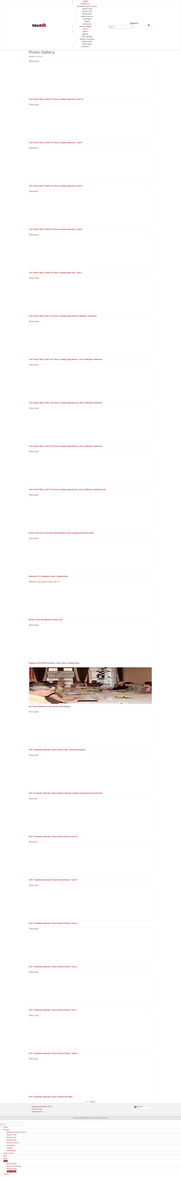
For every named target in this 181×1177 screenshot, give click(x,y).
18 (90, 1102)
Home (5, 1127)
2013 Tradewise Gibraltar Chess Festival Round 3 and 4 (53, 967)
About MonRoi (87, 37)
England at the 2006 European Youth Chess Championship (54, 663)
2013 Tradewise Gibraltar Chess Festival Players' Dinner (53, 1053)
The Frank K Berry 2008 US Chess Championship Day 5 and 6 (55, 186)
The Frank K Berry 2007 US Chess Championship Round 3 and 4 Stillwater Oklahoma (65, 446)
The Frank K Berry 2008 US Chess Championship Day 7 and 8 (55, 142)
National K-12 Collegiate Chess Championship (48, 576)
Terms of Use (37, 1109)
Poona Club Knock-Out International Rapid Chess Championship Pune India (61, 533)
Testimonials (11, 1151)
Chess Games (8, 1153)
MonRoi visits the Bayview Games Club (45, 619)
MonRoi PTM (87, 11)
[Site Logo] (39, 25)
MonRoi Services (87, 16)
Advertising (87, 19)
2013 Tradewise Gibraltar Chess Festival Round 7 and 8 (53, 880)
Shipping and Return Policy (42, 1106)
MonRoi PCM (87, 9)
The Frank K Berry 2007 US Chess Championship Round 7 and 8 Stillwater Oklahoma (65, 359)
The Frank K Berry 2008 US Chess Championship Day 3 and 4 (55, 229)
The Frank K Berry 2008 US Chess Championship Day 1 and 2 (55, 273)
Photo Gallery (11, 1171)
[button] (134, 23)
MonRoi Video (87, 42)
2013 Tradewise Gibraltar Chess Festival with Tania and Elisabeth (57, 750)
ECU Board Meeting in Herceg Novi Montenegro (49, 706)
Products (6, 1130)
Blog (5, 1156)
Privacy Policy (37, 1111)
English (140, 1107)
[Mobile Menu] (29, 25)
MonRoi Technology (87, 39)
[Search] (24, 1124)
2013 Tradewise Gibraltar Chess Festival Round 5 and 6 (53, 923)
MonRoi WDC (87, 14)
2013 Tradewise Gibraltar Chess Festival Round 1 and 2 (52, 1010)
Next (94, 1102)
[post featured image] (90, 78)
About (85, 34)
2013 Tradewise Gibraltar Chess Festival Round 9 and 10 (53, 836)
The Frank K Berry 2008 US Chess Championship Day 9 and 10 (56, 99)
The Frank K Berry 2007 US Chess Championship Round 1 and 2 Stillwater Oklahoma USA (67, 489)
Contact (85, 47)
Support (87, 21)
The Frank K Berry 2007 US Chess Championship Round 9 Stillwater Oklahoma (63, 316)
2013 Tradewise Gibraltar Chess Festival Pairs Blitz (51, 1097)
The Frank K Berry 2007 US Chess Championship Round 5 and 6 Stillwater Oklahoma (65, 403)
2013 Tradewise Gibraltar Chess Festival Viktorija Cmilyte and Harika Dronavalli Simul (65, 793)
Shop (5, 1158)
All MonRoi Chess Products (87, 6)
